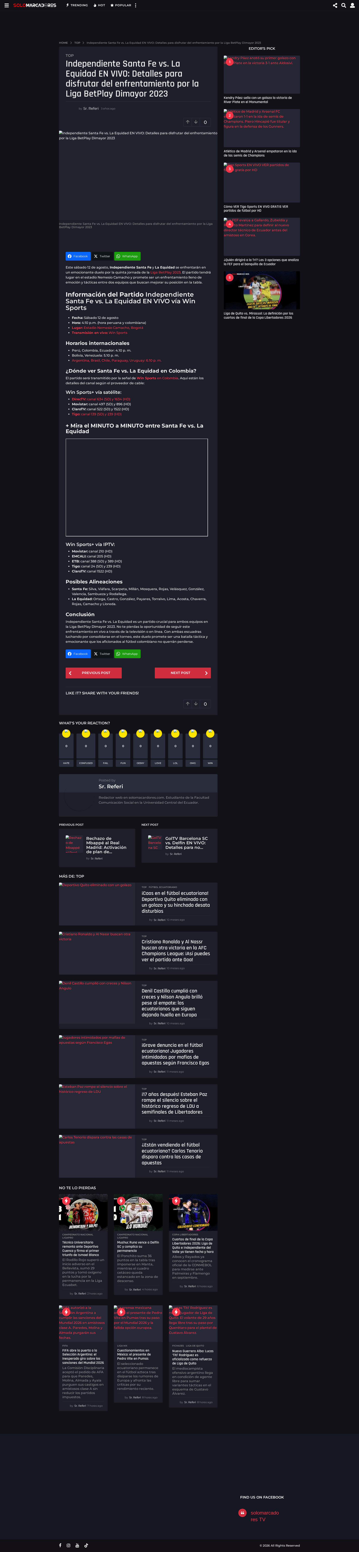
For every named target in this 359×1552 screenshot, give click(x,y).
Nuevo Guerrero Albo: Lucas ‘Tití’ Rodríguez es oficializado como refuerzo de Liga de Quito (193, 1357)
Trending (79, 5)
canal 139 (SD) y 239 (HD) (97, 414)
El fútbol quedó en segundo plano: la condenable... (329, 1482)
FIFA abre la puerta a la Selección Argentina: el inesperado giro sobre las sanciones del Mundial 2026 (83, 1356)
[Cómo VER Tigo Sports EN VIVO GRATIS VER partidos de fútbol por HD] (262, 183)
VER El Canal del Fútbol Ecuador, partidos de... (121, 1471)
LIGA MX (122, 1345)
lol (175, 763)
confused (86, 763)
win (210, 763)
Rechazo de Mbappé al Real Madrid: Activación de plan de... (106, 845)
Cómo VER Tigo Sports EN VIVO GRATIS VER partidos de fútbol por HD (256, 208)
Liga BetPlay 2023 (165, 272)
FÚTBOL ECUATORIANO (163, 887)
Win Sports (99, 333)
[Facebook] (60, 1545)
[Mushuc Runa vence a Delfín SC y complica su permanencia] (138, 1212)
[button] (6, 5)
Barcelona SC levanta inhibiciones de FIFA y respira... (246, 1482)
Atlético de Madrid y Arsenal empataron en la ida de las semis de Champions (260, 153)
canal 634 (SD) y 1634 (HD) (101, 399)
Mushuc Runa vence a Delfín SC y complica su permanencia (138, 1246)
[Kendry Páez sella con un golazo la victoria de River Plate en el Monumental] (262, 75)
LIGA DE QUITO (195, 1345)
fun (123, 763)
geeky (140, 763)
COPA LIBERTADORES (185, 1234)
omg (193, 763)
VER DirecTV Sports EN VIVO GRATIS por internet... (287, 1473)
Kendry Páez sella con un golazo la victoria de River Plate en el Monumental (258, 99)
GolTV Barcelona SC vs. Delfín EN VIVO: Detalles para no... (186, 843)
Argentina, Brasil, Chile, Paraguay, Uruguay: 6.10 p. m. (117, 360)
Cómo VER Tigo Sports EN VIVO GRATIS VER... (79, 1471)
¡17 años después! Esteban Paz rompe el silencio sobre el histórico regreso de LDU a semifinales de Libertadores (174, 1103)
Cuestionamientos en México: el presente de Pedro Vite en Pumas (134, 1354)
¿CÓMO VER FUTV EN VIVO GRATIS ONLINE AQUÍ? (163, 1473)
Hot (101, 5)
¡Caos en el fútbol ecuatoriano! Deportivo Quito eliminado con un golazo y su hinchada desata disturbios (176, 902)
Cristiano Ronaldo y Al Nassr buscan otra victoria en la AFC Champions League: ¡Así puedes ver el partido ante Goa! (176, 950)
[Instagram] (68, 1545)
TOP (70, 55)
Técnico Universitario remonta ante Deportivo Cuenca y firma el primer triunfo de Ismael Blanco (80, 1248)
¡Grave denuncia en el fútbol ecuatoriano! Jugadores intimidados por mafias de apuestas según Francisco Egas (175, 1054)
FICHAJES (178, 1345)
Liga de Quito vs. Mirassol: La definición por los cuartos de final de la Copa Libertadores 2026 (258, 315)
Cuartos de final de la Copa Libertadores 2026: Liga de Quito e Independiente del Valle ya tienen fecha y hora (193, 1245)
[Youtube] (77, 1545)
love (158, 763)
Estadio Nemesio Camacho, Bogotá (107, 328)
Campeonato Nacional (77, 1234)
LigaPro (67, 1237)
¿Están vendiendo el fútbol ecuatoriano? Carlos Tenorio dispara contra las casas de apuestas (172, 1154)
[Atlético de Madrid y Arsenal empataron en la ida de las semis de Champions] (262, 128)
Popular (123, 5)
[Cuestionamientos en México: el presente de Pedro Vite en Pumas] (138, 1323)
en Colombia (157, 378)
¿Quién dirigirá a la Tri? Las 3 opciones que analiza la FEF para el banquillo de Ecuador (261, 261)
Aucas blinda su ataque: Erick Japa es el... (204, 1472)
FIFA (65, 1345)
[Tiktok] (86, 1545)
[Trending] (66, 1201)
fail (105, 763)
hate (66, 763)
